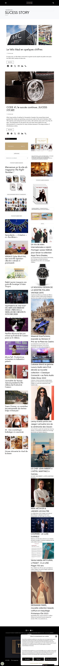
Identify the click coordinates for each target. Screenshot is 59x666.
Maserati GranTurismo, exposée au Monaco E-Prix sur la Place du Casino (42, 339)
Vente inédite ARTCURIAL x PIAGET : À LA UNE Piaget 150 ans (42, 563)
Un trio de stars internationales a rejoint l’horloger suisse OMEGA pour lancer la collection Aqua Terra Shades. (41, 249)
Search (22, 146)
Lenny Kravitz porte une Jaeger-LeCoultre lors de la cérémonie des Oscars (42, 424)
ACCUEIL (7, 660)
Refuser (39, 659)
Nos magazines (14, 660)
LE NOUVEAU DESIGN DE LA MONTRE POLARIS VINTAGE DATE (42, 290)
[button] (56, 636)
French (8, 138)
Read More (10, 62)
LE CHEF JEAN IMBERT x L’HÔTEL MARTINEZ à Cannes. (41, 471)
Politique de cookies (34, 663)
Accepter (27, 659)
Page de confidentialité (43, 663)
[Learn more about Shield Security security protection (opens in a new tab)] (2, 663)
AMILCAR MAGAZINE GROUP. (35, 632)
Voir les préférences (50, 659)
